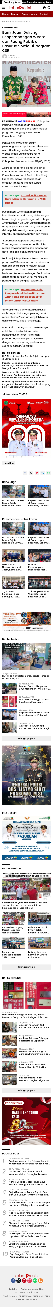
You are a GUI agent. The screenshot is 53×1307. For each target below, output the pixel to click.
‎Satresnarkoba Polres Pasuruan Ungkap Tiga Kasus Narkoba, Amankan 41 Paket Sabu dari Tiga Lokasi (35, 1079)
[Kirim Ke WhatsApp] (48, 473)
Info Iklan (34, 1292)
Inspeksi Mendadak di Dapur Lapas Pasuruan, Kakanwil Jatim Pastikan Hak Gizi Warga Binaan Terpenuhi (25, 366)
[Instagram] (29, 1280)
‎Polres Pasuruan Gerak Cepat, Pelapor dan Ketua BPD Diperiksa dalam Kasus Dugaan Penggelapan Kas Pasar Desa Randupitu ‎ (29, 1204)
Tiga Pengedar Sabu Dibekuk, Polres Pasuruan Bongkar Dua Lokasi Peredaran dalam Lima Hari (29, 1255)
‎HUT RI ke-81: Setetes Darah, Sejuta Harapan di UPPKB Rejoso (25, 357)
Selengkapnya (25, 738)
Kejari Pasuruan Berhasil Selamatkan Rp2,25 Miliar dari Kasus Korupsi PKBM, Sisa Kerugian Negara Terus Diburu (35, 1065)
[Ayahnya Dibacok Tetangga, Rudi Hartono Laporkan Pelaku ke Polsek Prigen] (9, 1040)
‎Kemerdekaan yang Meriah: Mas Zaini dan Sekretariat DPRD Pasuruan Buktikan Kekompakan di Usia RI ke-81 (24, 905)
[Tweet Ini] (31, 473)
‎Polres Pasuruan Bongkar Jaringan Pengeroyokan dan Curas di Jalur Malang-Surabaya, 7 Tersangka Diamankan (34, 1052)
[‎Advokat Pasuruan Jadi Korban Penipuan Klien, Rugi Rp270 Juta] (9, 727)
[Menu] (4, 7)
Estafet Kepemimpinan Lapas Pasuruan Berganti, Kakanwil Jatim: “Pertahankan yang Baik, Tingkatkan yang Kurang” (26, 384)
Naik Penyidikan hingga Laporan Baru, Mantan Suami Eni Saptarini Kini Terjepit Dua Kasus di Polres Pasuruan (29, 1214)
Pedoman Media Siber (32, 1289)
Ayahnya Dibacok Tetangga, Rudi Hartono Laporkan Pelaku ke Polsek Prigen (34, 1039)
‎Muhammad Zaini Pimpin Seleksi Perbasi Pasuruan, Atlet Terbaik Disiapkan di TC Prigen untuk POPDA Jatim (38, 930)
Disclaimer (20, 1292)
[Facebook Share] (25, 473)
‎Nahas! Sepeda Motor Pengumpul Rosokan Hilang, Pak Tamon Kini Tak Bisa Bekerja (28, 1183)
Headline (9, 463)
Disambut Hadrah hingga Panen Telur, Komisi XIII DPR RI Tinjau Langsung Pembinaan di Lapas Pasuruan (29, 1224)
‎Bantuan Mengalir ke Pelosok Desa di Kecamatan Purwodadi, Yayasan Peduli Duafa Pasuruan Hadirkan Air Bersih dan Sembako (30, 1162)
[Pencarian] (49, 7)
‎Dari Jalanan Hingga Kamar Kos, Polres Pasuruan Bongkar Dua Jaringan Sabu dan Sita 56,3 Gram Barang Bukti (34, 700)
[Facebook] (13, 1280)
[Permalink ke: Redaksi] (4, 56)
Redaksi (11, 55)
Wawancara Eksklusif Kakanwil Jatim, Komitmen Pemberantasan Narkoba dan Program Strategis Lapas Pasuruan (24, 375)
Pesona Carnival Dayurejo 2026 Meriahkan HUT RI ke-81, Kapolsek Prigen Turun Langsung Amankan (34, 687)
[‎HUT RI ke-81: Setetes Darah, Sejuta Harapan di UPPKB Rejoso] (13, 491)
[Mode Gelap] (44, 7)
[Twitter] (18, 1280)
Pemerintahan (10, 27)
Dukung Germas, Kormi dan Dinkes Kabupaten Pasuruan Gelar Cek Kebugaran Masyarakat (39, 955)
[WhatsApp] (35, 1280)
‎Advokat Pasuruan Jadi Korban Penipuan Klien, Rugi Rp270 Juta (34, 727)
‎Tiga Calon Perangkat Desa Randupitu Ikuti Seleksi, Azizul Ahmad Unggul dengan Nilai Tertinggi (13, 594)
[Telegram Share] (42, 473)
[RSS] (40, 1280)
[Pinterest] (24, 1280)
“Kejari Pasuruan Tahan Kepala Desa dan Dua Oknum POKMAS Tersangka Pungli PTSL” (28, 1193)
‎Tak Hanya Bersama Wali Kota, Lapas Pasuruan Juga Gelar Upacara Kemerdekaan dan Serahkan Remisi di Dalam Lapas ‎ (39, 594)
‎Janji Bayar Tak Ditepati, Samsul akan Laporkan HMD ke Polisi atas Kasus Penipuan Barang (29, 1235)
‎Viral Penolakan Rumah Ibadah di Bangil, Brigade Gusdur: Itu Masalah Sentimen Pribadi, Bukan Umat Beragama (28, 1245)
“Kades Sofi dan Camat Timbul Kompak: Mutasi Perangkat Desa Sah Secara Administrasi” (28, 1172)
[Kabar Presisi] (19, 7)
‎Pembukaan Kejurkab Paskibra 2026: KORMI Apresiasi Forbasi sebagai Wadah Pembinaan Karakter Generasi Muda (13, 955)
